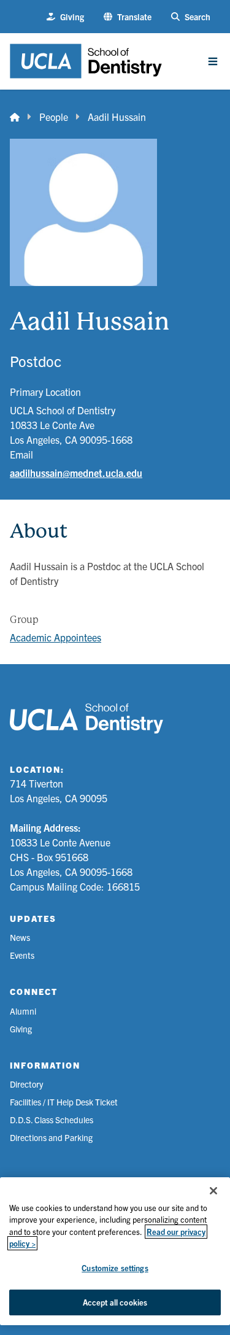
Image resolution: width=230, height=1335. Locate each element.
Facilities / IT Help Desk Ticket (64, 1101)
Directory (26, 1083)
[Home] (15, 116)
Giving (21, 1028)
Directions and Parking (51, 1137)
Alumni (23, 1010)
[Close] (213, 1190)
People (53, 116)
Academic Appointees (55, 637)
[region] (115, 1251)
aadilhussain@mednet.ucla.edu (76, 472)
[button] (127, 16)
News (20, 937)
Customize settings (115, 1268)
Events (22, 955)
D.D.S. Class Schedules (51, 1119)
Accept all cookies (115, 1302)
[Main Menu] (212, 61)
